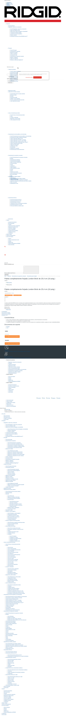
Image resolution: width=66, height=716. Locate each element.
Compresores (10, 673)
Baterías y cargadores (14, 57)
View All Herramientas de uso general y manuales (18, 157)
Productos (8, 23)
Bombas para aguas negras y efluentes (14, 618)
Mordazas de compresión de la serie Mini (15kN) (16, 454)
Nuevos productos (11, 25)
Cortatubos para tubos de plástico (13, 588)
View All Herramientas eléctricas (15, 199)
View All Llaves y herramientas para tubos (13, 544)
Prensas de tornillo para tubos (13, 523)
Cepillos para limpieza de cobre (13, 589)
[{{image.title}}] (9, 282)
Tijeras (7, 638)
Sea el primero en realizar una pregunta (12, 343)
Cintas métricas (8, 639)
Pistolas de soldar (11, 581)
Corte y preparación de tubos (15, 119)
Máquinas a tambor (9, 476)
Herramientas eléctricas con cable (16, 204)
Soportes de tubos (11, 524)
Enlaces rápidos (9, 382)
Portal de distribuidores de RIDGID (14, 243)
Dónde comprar (9, 234)
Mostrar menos (7, 307)
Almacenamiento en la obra (15, 168)
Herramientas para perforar (12, 514)
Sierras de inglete (11, 660)
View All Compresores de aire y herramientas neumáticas (17, 669)
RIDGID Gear (10, 242)
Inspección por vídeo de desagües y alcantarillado (18, 31)
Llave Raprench (11, 553)
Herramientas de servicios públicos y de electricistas (17, 134)
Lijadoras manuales (11, 681)
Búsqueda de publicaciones (8, 695)
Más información (7, 308)
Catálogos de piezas (11, 231)
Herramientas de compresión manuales (17, 56)
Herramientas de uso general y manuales (15, 155)
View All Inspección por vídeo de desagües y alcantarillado (18, 429)
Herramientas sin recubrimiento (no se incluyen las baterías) (18, 656)
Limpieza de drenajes (12, 69)
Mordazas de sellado (13, 52)
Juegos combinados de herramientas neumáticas (16, 672)
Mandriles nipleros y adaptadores (13, 507)
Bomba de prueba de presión (13, 580)
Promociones (6, 687)
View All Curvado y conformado (13, 568)
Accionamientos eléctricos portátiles (14, 498)
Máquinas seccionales (14, 76)
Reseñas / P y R (4, 315)
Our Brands (8, 5)
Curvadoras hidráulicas (12, 519)
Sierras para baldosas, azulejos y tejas (17, 205)
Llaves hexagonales (11, 555)
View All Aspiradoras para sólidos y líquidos (17, 178)
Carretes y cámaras (11, 431)
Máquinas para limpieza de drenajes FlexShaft (16, 484)
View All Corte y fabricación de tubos (14, 528)
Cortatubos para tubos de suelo (13, 531)
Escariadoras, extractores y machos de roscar (15, 529)
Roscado (11, 96)
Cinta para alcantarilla (11, 474)
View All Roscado (11, 495)
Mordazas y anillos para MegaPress (16, 59)
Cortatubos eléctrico (11, 587)
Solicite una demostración (10, 235)
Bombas (11, 158)
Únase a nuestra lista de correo (13, 239)
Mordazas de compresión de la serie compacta (16, 455)
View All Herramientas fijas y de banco (14, 659)
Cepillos (9, 664)
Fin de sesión (6, 419)
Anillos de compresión (14, 58)
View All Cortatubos (13, 536)
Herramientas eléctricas (12, 197)
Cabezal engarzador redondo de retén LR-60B (14, 601)
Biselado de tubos (9, 492)
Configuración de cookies (10, 402)
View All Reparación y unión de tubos (14, 576)
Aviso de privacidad (9, 400)
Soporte (7, 220)
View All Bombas (11, 616)
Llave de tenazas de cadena (12, 560)
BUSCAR (6, 274)
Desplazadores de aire (14, 183)
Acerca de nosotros (9, 236)
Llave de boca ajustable (12, 557)
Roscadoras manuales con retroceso (16, 505)
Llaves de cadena (11, 558)
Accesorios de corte (9, 458)
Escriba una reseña (8, 295)
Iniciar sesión (10, 392)
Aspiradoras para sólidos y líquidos (14, 176)
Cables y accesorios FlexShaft (13, 485)
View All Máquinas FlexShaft (13, 483)
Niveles (11, 164)
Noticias (9, 238)
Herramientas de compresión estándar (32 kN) (16, 445)
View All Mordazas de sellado (13, 450)
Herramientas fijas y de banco (15, 202)
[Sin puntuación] (8, 293)
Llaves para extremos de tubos (13, 552)
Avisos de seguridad (11, 229)
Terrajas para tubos (13, 506)
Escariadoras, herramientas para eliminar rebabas (16, 593)
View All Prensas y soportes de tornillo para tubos (16, 522)
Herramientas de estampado (12, 573)
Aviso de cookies (9, 401)
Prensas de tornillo (13, 163)
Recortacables (8, 607)
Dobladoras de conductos (14, 148)
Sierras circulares (11, 679)
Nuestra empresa (9, 374)
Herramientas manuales (14, 72)
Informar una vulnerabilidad (11, 406)
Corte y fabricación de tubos (10, 526)
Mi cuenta (3, 413)
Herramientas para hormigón (11, 622)
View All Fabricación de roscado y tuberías (17, 93)
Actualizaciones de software (13, 230)
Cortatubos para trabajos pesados (15, 538)
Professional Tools (9, 4)
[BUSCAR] (31, 270)
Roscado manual (11, 499)
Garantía (9, 224)
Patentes (9, 388)
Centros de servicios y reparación (14, 225)
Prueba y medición (9, 435)
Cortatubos (9, 534)
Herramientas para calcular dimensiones (17, 149)
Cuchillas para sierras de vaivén (13, 515)
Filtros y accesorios (13, 182)
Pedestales (10, 666)
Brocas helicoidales (13, 174)
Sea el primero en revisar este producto (12, 337)
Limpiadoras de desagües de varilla (16, 77)
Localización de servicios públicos (16, 33)
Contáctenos (10, 390)
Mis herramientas (11, 223)
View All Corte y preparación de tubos (14, 584)
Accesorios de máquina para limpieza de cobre (16, 592)
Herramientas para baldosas (15, 159)
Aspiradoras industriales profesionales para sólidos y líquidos (16, 646)
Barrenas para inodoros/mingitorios (14, 470)
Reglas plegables (9, 628)
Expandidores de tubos (12, 572)
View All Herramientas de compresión (14, 442)
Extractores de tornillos (14, 171)
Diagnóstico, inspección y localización (14, 362)
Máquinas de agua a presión (15, 78)
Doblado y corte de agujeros (15, 98)
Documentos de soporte (6, 312)
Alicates (11, 169)
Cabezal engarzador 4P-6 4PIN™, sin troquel (18, 139)
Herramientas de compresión (15, 51)
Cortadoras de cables (14, 145)
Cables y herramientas (14, 81)
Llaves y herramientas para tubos (14, 368)
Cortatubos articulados (13, 539)
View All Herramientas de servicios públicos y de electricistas (20, 136)
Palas (11, 175)
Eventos (5, 709)
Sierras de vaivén (11, 680)
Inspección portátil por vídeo (15, 30)
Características (4, 311)
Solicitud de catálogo (12, 228)
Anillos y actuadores (13, 53)
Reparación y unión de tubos (15, 118)
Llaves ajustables (11, 563)
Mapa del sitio (8, 403)
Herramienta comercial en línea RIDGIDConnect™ (19, 36)
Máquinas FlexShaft (14, 79)
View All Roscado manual (14, 501)
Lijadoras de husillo (11, 665)
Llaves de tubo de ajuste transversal (14, 554)
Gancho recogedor (11, 471)
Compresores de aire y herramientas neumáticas (18, 203)
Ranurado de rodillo (13, 97)
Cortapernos (12, 165)
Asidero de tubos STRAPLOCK (15, 162)
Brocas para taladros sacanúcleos (13, 516)
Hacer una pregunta (17, 295)
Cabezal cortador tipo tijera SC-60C (16, 143)
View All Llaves (10, 547)
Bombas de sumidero (11, 617)
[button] (33, 0)
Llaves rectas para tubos (12, 548)
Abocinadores (10, 571)
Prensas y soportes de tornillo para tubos (17, 99)
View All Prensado (13, 50)
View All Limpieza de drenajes (15, 71)
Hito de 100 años (11, 244)
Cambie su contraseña (8, 418)
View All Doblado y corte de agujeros (14, 513)
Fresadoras (10, 682)
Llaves (11, 116)
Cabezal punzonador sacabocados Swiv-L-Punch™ (19, 142)
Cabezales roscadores (13, 502)
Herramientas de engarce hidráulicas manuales (18, 137)
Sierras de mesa (10, 661)
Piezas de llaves (10, 565)
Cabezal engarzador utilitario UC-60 (16, 138)
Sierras (11, 170)
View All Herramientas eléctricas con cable (15, 676)
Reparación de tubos (12, 90)
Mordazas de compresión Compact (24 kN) (15, 453)
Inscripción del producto (12, 222)
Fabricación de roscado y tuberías (14, 91)
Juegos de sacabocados (14, 144)
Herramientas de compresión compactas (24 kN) (16, 446)
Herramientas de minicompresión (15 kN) (15, 447)
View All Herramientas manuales (13, 469)
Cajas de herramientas (10, 640)
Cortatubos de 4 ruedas (14, 537)
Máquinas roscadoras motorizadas (14, 497)
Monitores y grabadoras (12, 430)
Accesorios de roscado (12, 508)
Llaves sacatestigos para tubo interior (14, 549)
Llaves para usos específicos (13, 564)
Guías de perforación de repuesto (16, 173)
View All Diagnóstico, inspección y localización (14, 424)
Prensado (10, 48)
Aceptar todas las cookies (37, 77)
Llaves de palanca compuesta (13, 559)
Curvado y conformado (14, 117)
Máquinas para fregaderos (14, 73)
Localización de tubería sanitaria (15, 32)
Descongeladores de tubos (12, 579)
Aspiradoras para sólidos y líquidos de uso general (19, 179)
